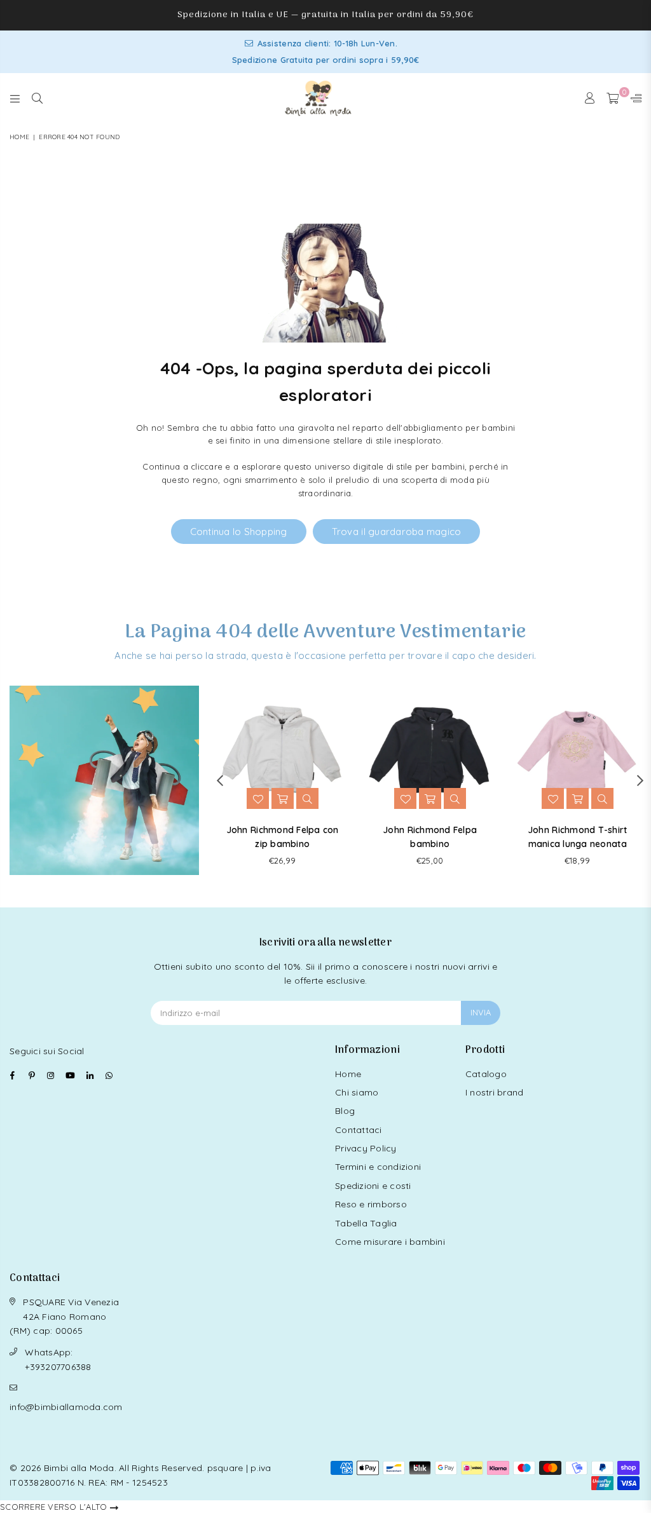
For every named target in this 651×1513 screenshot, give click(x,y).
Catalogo (486, 1074)
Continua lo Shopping (238, 532)
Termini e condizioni (378, 1166)
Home (19, 137)
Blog (345, 1110)
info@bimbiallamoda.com (66, 1407)
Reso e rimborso (371, 1204)
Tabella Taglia (366, 1223)
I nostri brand (494, 1092)
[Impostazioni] (633, 98)
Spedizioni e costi (373, 1185)
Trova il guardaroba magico (397, 532)
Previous (220, 781)
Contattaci (358, 1130)
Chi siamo (356, 1092)
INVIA (480, 1012)
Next (640, 781)
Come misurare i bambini (390, 1241)
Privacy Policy (366, 1148)
